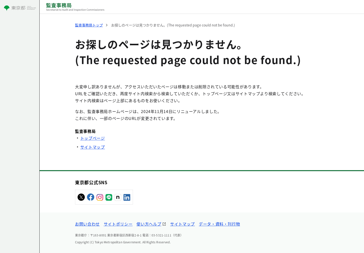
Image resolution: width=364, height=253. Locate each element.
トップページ (92, 138)
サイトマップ (92, 147)
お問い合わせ (87, 224)
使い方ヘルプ (148, 224)
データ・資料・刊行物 (219, 224)
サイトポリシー (118, 224)
